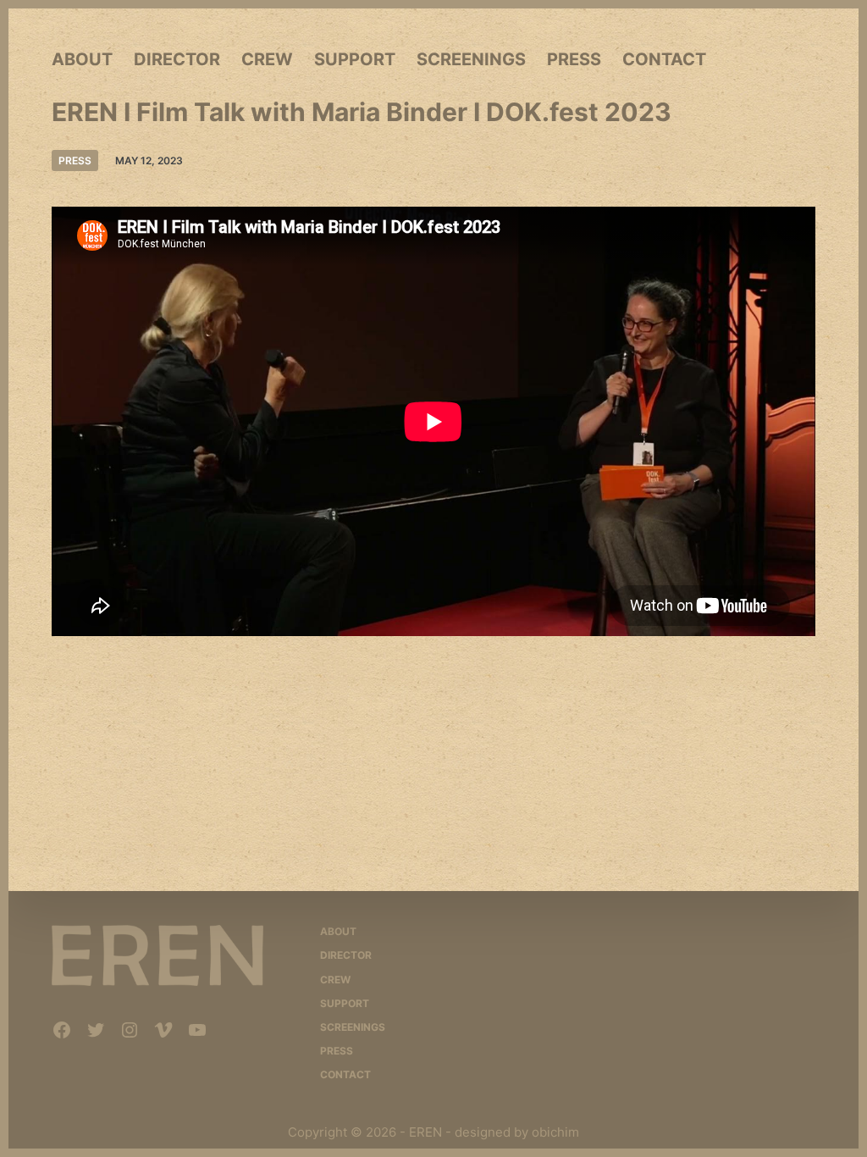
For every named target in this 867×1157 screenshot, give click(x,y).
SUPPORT (354, 59)
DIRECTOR (177, 59)
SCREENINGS (471, 59)
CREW (267, 59)
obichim (555, 1132)
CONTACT (664, 59)
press (74, 160)
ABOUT (82, 59)
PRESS (574, 59)
